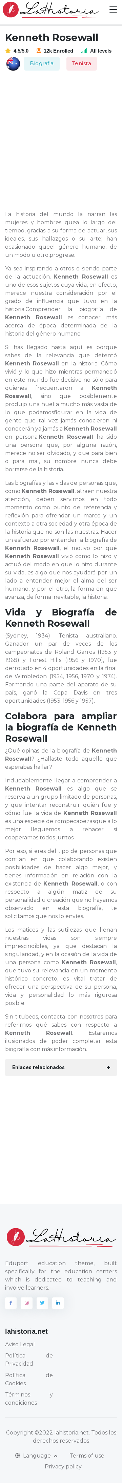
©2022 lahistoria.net (62, 1432)
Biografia (42, 63)
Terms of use (86, 1455)
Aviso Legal (20, 1344)
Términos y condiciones (29, 1398)
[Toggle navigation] (113, 9)
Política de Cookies (29, 1379)
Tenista (82, 63)
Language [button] (37, 1455)
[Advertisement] (61, 141)
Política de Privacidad (29, 1359)
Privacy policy (63, 1466)
